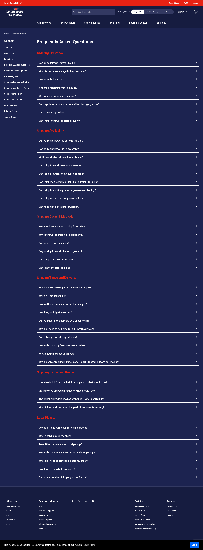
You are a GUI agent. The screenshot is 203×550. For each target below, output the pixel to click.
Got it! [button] (194, 545)
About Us (8, 47)
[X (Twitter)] (79, 501)
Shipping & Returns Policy (145, 524)
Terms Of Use (10, 117)
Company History (13, 506)
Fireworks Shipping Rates (15, 71)
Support (196, 3)
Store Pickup (44, 529)
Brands (9, 515)
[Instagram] (86, 501)
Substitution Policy (142, 506)
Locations (8, 59)
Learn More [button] (89, 545)
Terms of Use (140, 515)
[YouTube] (92, 501)
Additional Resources (47, 524)
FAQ (40, 506)
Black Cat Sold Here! (13, 3)
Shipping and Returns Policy (17, 88)
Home (6, 33)
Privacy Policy (10, 111)
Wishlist (170, 515)
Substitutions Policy (13, 94)
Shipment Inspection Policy (16, 82)
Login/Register (173, 506)
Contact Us (9, 53)
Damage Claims (11, 105)
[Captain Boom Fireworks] (14, 12)
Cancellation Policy (13, 100)
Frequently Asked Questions (22, 33)
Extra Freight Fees (12, 76)
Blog (8, 524)
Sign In (181, 12)
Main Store (165, 12)
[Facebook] (73, 501)
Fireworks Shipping (46, 511)
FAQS (186, 3)
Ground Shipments (46, 520)
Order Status (174, 3)
